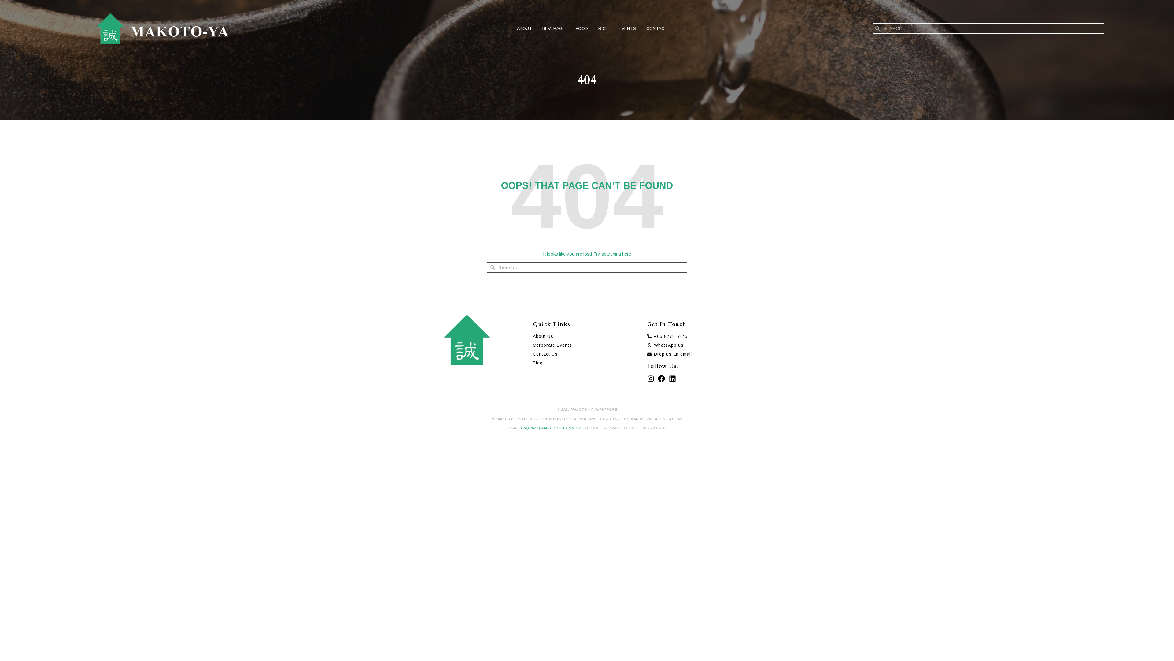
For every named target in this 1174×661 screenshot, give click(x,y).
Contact (656, 28)
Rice (603, 28)
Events (627, 28)
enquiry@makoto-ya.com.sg (551, 428)
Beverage (553, 28)
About (524, 28)
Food (582, 28)
